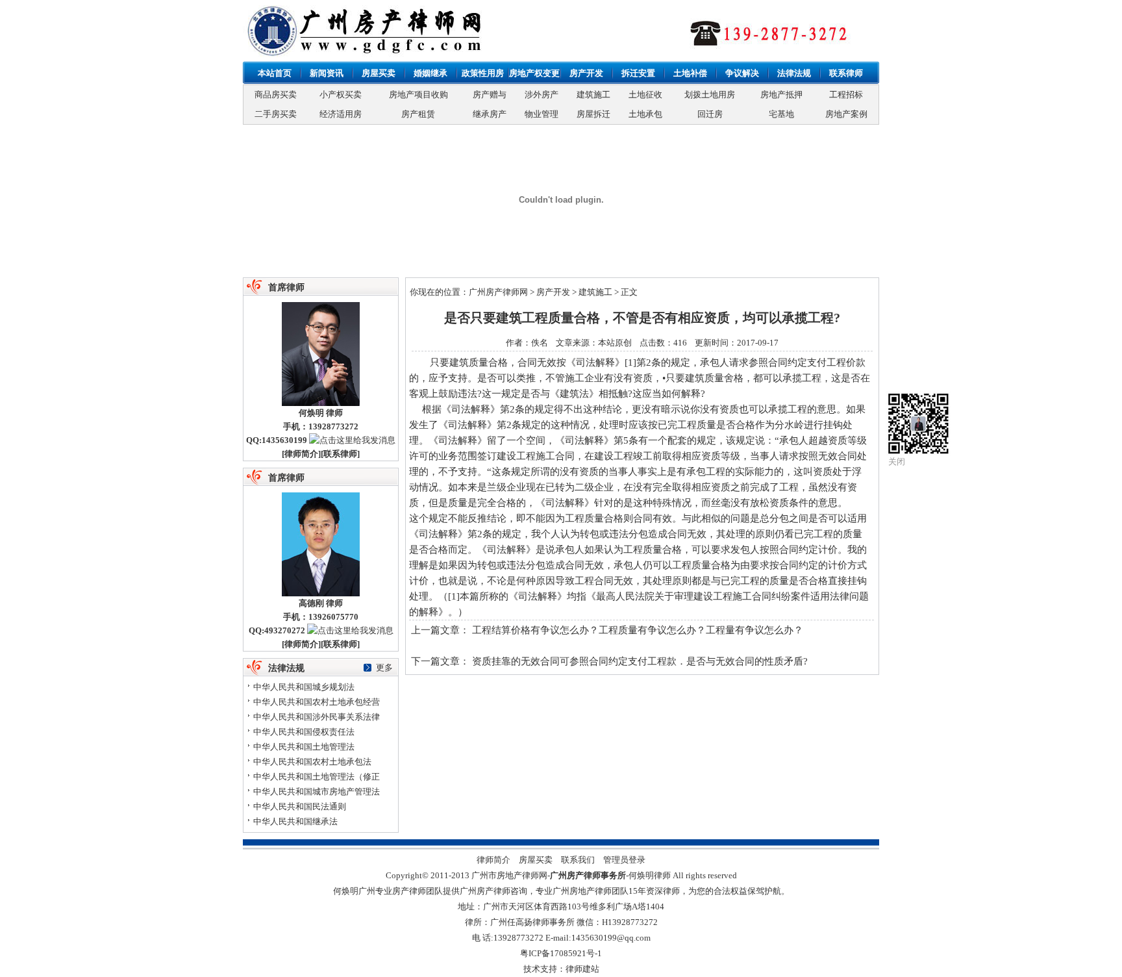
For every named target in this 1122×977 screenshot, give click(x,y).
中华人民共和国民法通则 (299, 806)
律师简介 (301, 454)
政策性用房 (483, 73)
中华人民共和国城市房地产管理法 (316, 791)
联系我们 (578, 860)
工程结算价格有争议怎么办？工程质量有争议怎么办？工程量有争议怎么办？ (637, 630)
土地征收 (645, 94)
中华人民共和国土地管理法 (304, 747)
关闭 (896, 461)
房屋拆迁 (593, 114)
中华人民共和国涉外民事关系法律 (316, 717)
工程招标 (846, 94)
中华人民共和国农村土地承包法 (312, 762)
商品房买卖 (276, 94)
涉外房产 (541, 94)
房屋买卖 (378, 73)
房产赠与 (489, 94)
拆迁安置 (638, 73)
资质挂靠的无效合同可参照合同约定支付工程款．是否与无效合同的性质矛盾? (640, 661)
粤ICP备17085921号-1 (561, 953)
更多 (384, 667)
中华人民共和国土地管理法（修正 (316, 776)
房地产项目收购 (418, 94)
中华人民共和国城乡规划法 (304, 687)
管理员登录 (624, 860)
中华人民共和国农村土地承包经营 (316, 702)
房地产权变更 (534, 73)
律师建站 (582, 969)
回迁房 (710, 114)
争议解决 (742, 73)
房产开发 (586, 73)
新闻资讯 (326, 73)
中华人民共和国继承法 (295, 821)
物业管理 (541, 114)
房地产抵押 (781, 94)
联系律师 (846, 73)
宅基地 (781, 114)
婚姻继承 (430, 73)
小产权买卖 (340, 94)
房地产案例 (846, 114)
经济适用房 (340, 114)
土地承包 (645, 114)
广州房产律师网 (498, 292)
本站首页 (275, 73)
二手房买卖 (276, 114)
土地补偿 (690, 73)
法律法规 (794, 73)
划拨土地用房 (709, 94)
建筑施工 (593, 94)
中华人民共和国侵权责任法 (304, 732)
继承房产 (489, 114)
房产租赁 (418, 114)
